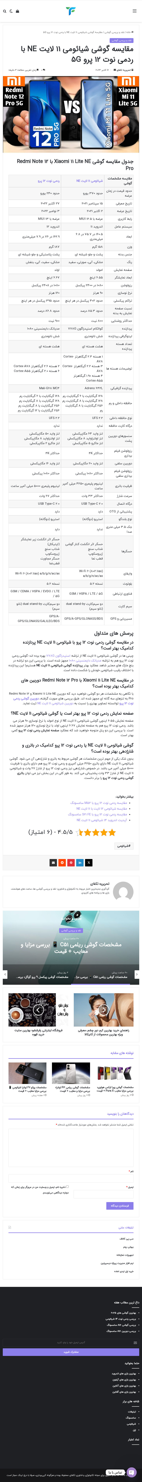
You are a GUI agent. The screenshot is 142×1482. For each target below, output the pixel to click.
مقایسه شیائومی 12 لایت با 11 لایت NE (102, 809)
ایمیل (129, 1187)
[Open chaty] (132, 1472)
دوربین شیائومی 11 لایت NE (55, 703)
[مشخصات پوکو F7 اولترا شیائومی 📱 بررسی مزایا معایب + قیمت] (27, 1073)
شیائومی (123, 846)
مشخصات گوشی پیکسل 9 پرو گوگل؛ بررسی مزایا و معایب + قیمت (71, 948)
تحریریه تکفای (124, 70)
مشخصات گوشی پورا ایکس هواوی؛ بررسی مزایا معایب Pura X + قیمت (115, 1089)
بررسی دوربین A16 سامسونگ (121, 1331)
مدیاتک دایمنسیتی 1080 (85, 661)
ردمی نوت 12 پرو (49, 181)
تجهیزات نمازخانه (124, 1255)
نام (131, 1171)
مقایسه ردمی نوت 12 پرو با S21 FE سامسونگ (97, 814)
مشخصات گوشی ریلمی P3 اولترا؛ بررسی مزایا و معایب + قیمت (72, 1089)
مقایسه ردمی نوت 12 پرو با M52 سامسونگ (98, 803)
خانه (128, 32)
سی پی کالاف (126, 1239)
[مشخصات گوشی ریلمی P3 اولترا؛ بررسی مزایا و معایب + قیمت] (71, 1073)
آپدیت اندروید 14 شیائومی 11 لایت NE (102, 820)
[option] (71, 948)
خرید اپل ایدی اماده (123, 1271)
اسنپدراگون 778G (58, 656)
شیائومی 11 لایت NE (90, 181)
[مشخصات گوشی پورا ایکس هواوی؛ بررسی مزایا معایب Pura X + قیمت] (114, 1073)
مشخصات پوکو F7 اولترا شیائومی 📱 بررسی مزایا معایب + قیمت (27, 1089)
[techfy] (71, 11)
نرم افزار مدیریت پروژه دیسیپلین (117, 1263)
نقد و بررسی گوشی (114, 32)
